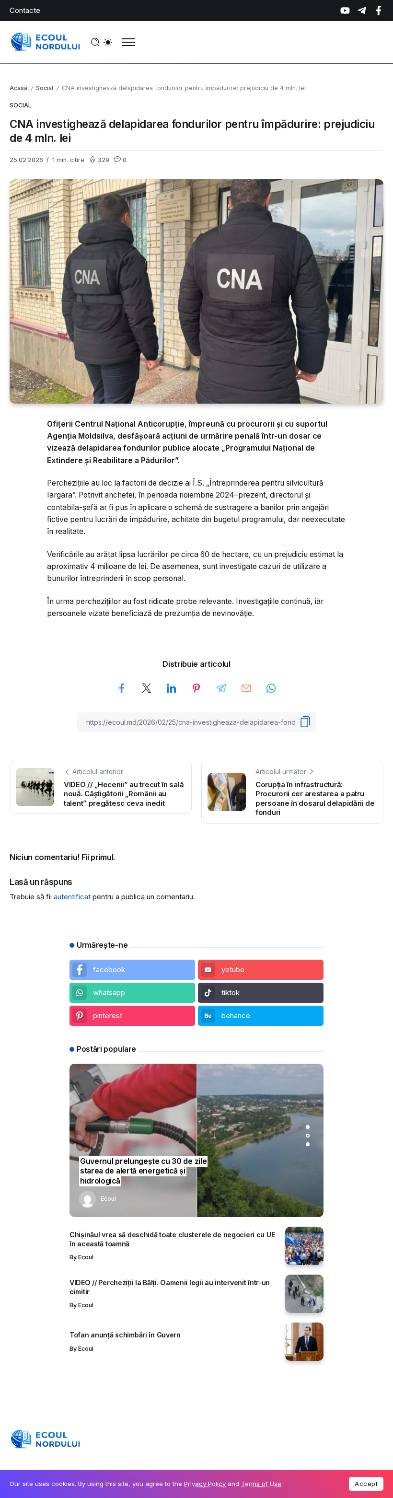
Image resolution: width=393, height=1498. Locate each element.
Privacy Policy (205, 1483)
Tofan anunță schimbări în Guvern (125, 1335)
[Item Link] (304, 1246)
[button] (307, 1127)
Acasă (18, 88)
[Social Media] (345, 10)
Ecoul (108, 1198)
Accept (366, 1483)
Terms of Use (261, 1483)
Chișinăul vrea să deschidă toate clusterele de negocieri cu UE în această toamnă (172, 1239)
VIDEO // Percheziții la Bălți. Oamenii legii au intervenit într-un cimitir (169, 1287)
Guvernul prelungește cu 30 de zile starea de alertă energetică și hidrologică (143, 1171)
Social (44, 88)
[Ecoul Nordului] (45, 41)
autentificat (72, 896)
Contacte (25, 10)
